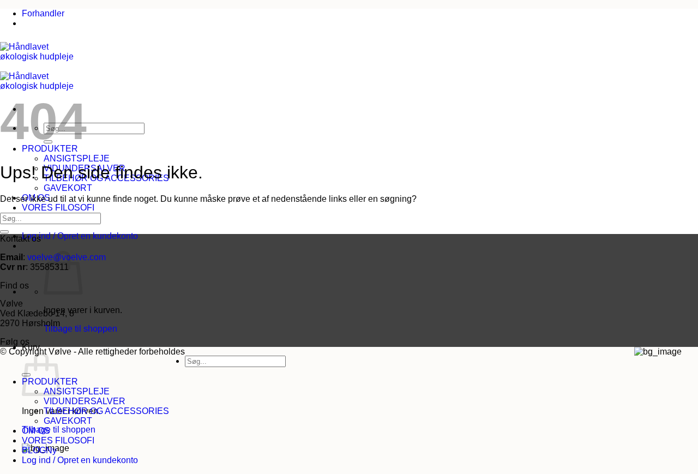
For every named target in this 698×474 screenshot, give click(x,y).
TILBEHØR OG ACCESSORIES (106, 411)
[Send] (4, 231)
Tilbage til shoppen (80, 328)
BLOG (34, 450)
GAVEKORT (68, 188)
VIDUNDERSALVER (84, 401)
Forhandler (43, 13)
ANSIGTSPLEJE (77, 158)
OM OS (36, 430)
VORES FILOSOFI (58, 207)
